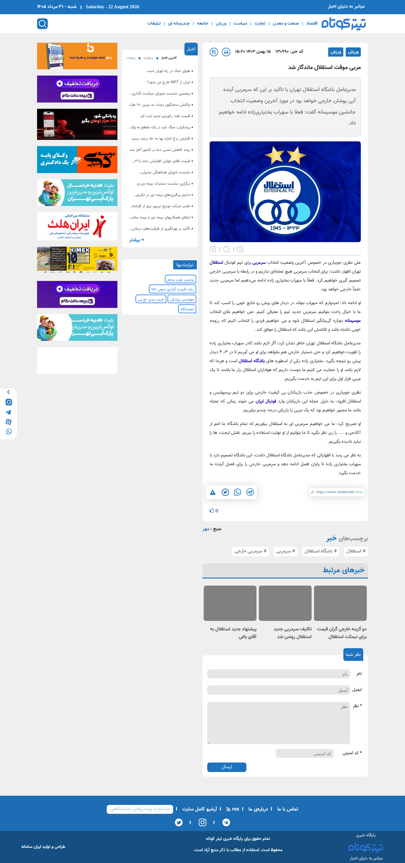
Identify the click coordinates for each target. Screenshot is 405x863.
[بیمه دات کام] (77, 91)
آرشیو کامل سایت (199, 809)
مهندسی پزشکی (182, 300)
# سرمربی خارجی (251, 551)
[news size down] (240, 248)
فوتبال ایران (265, 401)
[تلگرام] (224, 822)
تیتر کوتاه (214, 838)
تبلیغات (154, 23)
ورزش (221, 23)
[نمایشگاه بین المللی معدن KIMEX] (77, 261)
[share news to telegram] (249, 492)
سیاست (240, 23)
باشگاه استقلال (252, 361)
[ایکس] (179, 822)
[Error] (212, 492)
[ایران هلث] (77, 228)
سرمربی (258, 262)
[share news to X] (225, 492)
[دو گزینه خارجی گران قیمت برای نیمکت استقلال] (340, 603)
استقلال (216, 262)
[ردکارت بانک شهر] (77, 126)
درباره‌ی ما (257, 809)
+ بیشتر (136, 240)
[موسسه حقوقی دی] (77, 161)
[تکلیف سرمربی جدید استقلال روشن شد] (285, 603)
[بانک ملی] (77, 58)
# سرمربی (285, 551)
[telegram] (8, 411)
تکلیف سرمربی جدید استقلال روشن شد (293, 633)
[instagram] (8, 401)
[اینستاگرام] (200, 822)
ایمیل (357, 690)
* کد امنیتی (352, 753)
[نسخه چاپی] (226, 52)
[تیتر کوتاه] (344, 23)
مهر (206, 529)
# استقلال (356, 551)
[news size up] (213, 248)
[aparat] (8, 421)
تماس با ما (287, 809)
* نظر (357, 706)
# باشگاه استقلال (320, 551)
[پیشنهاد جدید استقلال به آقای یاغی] (230, 603)
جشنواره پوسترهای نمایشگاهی (140, 809)
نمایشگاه (187, 309)
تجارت (259, 23)
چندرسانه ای (179, 23)
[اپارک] (77, 194)
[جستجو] (42, 23)
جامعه (202, 23)
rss (235, 809)
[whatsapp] (8, 431)
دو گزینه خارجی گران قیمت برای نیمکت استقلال (342, 633)
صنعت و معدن (286, 23)
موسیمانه (352, 320)
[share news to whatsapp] (237, 492)
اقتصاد (312, 23)
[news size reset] (226, 248)
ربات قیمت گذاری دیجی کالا (172, 290)
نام (359, 674)
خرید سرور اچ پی (151, 300)
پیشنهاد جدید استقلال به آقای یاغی (233, 633)
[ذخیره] (214, 52)
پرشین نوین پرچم (180, 280)
